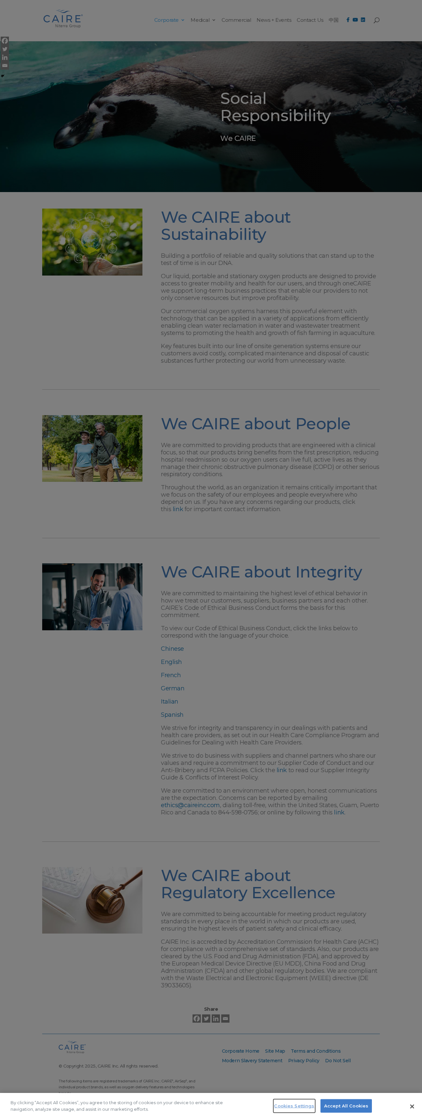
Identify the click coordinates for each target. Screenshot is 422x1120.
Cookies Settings (294, 1105)
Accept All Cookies (346, 1105)
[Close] (412, 1106)
